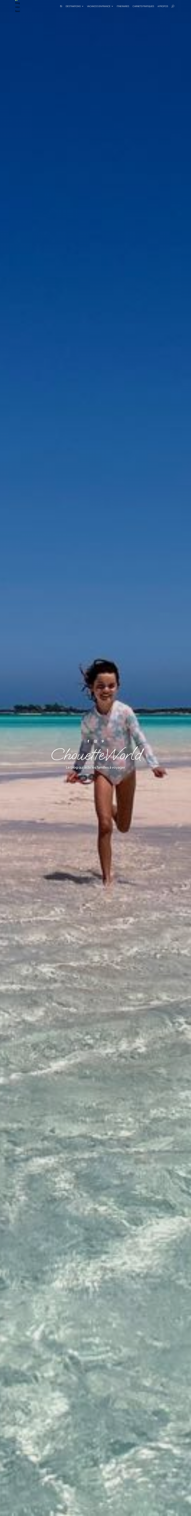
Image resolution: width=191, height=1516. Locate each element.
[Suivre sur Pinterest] (102, 741)
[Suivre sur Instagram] (95, 741)
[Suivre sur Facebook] (88, 741)
